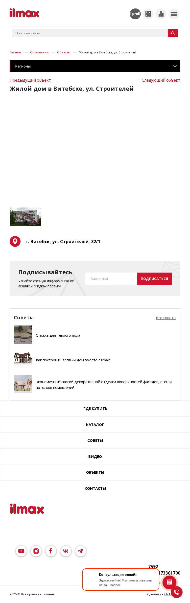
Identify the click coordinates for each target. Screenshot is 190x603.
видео (95, 456)
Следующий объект (161, 80)
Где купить (95, 408)
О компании (39, 52)
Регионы (23, 66)
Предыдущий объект (30, 80)
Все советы (166, 317)
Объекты (63, 52)
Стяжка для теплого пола (58, 335)
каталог (95, 424)
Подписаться (154, 278)
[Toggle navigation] (173, 13)
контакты (95, 488)
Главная (16, 52)
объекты (95, 472)
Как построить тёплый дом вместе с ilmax (73, 359)
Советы (95, 440)
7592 (153, 566)
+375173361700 (164, 573)
